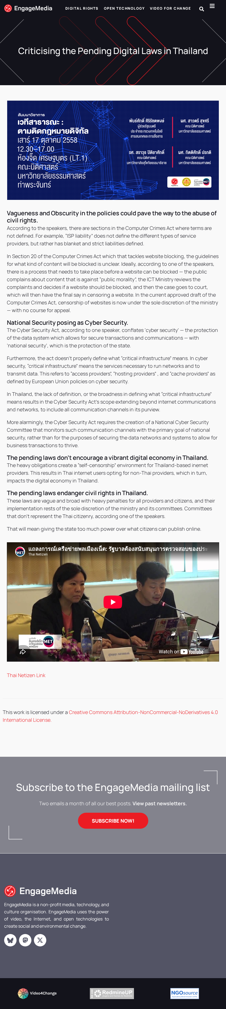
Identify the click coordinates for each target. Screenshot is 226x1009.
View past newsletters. (160, 803)
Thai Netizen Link (26, 675)
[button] (201, 9)
